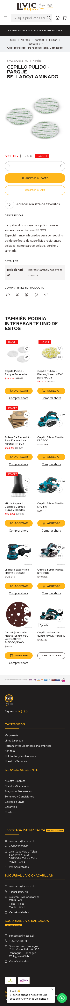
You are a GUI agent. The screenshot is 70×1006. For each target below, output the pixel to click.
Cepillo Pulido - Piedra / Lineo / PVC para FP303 (50, 374)
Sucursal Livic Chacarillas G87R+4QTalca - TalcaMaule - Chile (24, 902)
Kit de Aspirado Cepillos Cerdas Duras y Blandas (15, 507)
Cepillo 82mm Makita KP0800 (50, 438)
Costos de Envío (14, 801)
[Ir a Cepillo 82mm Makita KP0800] (51, 419)
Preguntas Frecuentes (18, 791)
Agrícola (10, 751)
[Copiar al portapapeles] (45, 294)
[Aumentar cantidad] (62, 166)
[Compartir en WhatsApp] (27, 294)
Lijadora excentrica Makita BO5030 (17, 571)
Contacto (11, 812)
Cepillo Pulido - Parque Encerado (16, 372)
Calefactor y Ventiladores (20, 756)
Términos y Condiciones (19, 796)
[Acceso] (57, 18)
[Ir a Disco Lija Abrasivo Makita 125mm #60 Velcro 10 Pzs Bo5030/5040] (19, 614)
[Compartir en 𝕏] (17, 294)
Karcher (39, 40)
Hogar (53, 40)
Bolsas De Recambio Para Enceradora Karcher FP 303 (18, 440)
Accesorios (33, 43)
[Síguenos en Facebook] (26, 711)
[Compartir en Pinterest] (36, 294)
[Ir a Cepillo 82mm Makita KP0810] (51, 485)
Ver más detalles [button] (19, 867)
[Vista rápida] (27, 357)
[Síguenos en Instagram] (20, 711)
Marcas (25, 40)
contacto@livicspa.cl (21, 841)
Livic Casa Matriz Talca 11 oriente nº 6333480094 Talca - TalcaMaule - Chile (23, 857)
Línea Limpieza (14, 740)
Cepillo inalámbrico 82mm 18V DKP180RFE (51, 634)
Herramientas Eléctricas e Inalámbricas (28, 745)
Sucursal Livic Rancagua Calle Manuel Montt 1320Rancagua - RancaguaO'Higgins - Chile (24, 951)
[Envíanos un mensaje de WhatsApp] (62, 998)
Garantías (11, 807)
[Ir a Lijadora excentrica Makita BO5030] (19, 551)
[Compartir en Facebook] (8, 294)
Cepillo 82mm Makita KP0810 (50, 505)
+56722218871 (18, 941)
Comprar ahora (18, 398)
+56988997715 (18, 891)
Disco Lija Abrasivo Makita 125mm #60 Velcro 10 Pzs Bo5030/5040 (16, 637)
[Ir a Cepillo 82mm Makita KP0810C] (51, 551)
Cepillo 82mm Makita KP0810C (50, 571)
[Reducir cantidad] (8, 166)
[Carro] (64, 18)
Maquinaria (11, 735)
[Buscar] (49, 18)
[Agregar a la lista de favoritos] (27, 349)
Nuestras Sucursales (17, 786)
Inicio (13, 40)
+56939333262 (19, 846)
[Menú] (5, 18)
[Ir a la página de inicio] (35, 7)
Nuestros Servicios (16, 761)
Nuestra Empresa (15, 781)
